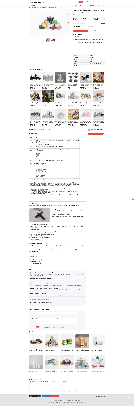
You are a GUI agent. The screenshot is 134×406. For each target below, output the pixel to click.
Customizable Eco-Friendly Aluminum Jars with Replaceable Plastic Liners (73, 122)
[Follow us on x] (98, 396)
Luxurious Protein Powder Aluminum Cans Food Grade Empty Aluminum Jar (48, 103)
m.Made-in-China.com (69, 400)
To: (34, 315)
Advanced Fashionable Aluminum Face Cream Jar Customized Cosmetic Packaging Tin (98, 85)
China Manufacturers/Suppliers (58, 399)
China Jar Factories (60, 390)
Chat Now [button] (98, 30)
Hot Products (46, 399)
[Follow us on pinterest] (102, 396)
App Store (32, 396)
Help (86, 5)
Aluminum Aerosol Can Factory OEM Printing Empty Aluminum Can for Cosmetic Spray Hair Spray (97, 350)
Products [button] (46, 2)
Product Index (85, 399)
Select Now (103, 23)
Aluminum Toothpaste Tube (73, 245)
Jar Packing (67, 390)
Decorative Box (39, 385)
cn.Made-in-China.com (77, 400)
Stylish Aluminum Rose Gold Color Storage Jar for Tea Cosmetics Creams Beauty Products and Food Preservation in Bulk (98, 103)
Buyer (81, 5)
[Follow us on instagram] (99, 396)
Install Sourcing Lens (55, 396)
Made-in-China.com (62, 400)
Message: (33, 318)
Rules (104, 5)
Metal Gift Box (32, 385)
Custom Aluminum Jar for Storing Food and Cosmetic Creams (60, 122)
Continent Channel (79, 399)
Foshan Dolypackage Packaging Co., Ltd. (82, 13)
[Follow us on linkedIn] (104, 396)
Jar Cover (84, 390)
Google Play (38, 396)
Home (30, 7)
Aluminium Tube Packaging (41, 245)
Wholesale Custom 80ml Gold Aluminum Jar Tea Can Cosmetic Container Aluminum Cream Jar (47, 122)
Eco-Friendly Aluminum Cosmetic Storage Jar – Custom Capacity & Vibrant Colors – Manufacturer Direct (98, 122)
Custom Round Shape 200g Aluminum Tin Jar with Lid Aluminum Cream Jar (34, 103)
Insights (89, 399)
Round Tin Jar (60, 7)
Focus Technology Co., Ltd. (60, 402)
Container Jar (57, 385)
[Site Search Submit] (81, 2)
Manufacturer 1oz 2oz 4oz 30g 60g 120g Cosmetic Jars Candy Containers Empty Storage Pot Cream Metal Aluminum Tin (51, 371)
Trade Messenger (46, 396)
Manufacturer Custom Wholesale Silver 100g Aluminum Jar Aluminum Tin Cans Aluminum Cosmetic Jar (35, 122)
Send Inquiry (81, 30)
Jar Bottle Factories (51, 390)
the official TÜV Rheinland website (60, 205)
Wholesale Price (73, 399)
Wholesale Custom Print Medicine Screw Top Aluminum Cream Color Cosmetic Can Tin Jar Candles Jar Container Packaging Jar (60, 103)
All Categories (33, 5)
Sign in (104, 2)
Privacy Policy (83, 402)
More (30, 392)
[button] (78, 2)
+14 (98, 26)
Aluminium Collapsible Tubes (40, 246)
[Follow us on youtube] (101, 396)
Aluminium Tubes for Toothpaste (70, 246)
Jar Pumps (79, 390)
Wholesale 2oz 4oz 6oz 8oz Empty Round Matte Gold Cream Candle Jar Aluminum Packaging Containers (85, 103)
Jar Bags (89, 390)
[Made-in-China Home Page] (35, 2)
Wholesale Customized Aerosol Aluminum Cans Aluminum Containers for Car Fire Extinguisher (36, 371)
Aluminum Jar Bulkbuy (97, 390)
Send (37, 327)
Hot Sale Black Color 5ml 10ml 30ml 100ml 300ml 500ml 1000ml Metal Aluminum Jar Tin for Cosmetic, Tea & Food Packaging (35, 85)
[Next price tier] (104, 18)
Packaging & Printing (35, 7)
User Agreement (72, 402)
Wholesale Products (67, 399)
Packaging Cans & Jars (53, 7)
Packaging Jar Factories (42, 390)
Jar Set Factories (33, 390)
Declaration (78, 402)
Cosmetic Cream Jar (71, 385)
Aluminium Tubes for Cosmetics (62, 245)
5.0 (92, 130)
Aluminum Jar (63, 385)
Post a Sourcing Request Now (58, 327)
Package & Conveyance (44, 7)
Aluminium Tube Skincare (60, 246)
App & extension (92, 5)
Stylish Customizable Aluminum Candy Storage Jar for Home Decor (85, 122)
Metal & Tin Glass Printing (48, 385)
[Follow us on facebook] (96, 396)
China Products (51, 399)
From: (34, 313)
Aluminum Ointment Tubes (50, 246)
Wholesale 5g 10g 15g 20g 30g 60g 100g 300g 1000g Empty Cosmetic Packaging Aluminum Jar (73, 103)
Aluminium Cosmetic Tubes (51, 245)
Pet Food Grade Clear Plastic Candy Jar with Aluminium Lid (86, 85)
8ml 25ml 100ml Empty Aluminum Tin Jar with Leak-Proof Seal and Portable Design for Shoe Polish (36, 350)
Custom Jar (73, 390)
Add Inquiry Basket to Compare (50, 44)
